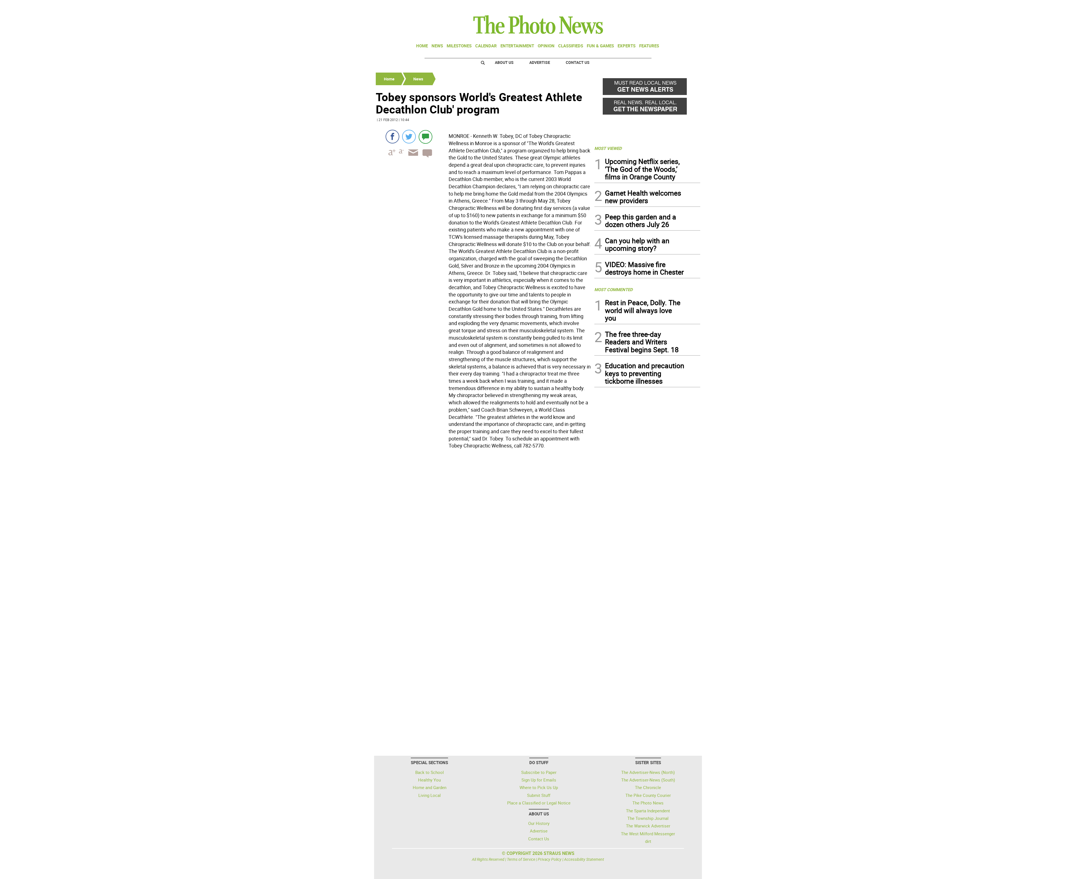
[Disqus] (483, 528)
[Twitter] (409, 136)
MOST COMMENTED (613, 289)
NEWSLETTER (655, 6)
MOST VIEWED (608, 148)
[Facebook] (392, 136)
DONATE (686, 6)
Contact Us (578, 62)
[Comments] (425, 136)
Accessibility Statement (584, 859)
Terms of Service (521, 859)
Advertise (539, 62)
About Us (504, 62)
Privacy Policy (550, 859)
